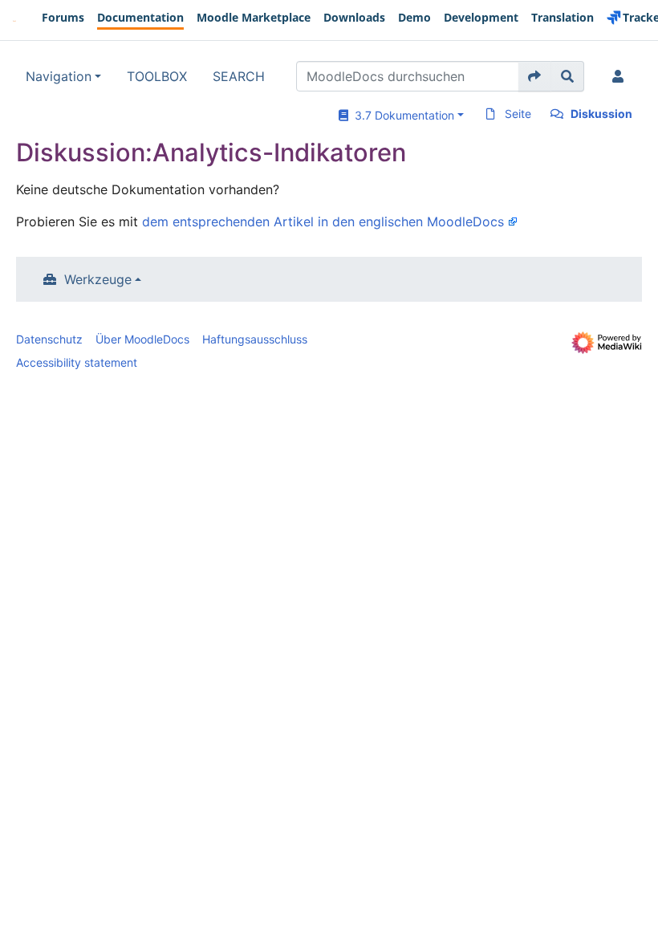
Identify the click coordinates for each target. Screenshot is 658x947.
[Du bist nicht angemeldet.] (621, 76)
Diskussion (601, 113)
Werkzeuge (98, 279)
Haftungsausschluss (254, 339)
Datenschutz (49, 339)
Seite (518, 113)
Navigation (58, 76)
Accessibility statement (76, 362)
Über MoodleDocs (142, 339)
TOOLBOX (157, 76)
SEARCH (239, 76)
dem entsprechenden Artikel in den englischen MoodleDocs (323, 221)
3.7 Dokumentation (401, 115)
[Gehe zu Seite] (534, 76)
